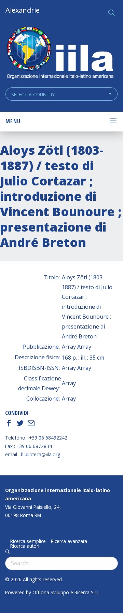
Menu (12, 121)
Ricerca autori (24, 546)
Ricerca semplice (28, 541)
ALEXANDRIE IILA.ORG (59, 53)
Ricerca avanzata (69, 541)
